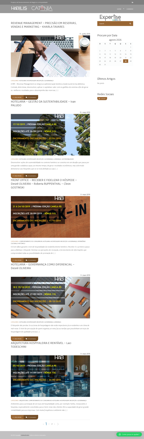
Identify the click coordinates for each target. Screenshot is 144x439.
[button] (129, 434)
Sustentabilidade (68, 159)
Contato (130, 9)
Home (119, 9)
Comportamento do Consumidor (30, 241)
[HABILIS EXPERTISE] (33, 8)
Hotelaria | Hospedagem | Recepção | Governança (36, 80)
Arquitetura (23, 400)
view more (18, 97)
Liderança (57, 159)
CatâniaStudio (25, 435)
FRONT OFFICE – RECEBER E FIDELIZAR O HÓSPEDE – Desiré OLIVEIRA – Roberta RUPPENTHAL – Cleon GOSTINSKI (44, 183)
